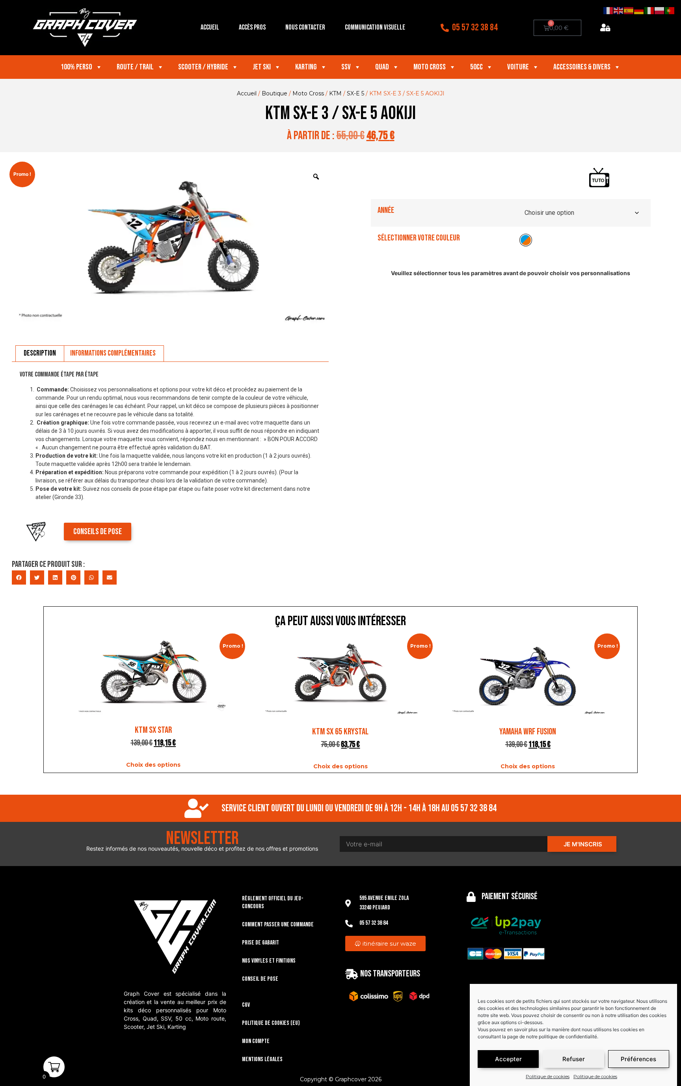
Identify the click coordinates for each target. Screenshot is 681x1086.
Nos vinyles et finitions (269, 961)
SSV (346, 67)
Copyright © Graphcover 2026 (340, 1079)
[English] (619, 10)
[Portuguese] (670, 10)
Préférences (638, 1059)
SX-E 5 (355, 93)
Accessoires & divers (581, 67)
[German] (639, 10)
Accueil (210, 27)
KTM (335, 93)
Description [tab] (40, 353)
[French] (608, 10)
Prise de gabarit (260, 942)
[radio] (526, 240)
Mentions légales (262, 1059)
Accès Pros (252, 27)
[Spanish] (629, 10)
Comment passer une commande (278, 924)
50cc (476, 67)
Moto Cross (429, 67)
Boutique (274, 93)
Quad (382, 67)
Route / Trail (135, 67)
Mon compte (256, 1041)
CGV (246, 1005)
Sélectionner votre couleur (419, 238)
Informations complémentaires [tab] (113, 353)
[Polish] (660, 10)
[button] (19, 577)
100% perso (76, 67)
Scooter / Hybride (203, 67)
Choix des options (153, 764)
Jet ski (262, 67)
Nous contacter (305, 27)
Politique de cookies (547, 1076)
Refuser (573, 1059)
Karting (306, 67)
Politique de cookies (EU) (271, 1023)
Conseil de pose (260, 979)
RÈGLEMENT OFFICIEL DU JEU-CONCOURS (272, 902)
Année (386, 210)
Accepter (508, 1059)
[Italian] (649, 10)
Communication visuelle (375, 27)
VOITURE (518, 67)
